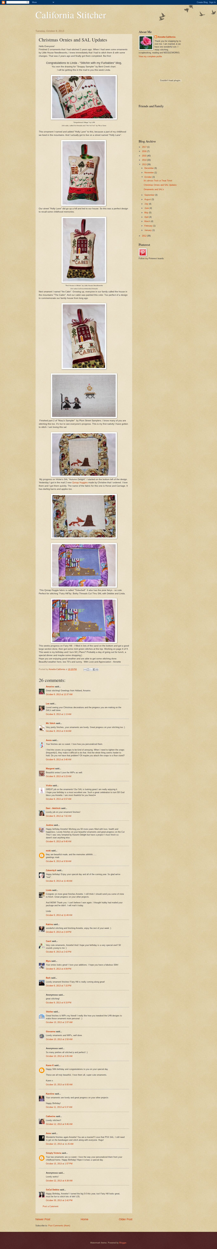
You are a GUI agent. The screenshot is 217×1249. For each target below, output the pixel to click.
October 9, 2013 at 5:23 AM (58, 776)
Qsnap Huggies (80, 482)
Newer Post (42, 1219)
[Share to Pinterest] (97, 669)
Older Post (125, 1219)
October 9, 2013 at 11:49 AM (59, 881)
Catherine (50, 1116)
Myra (48, 961)
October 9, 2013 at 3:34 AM (58, 731)
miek (48, 850)
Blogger (122, 1243)
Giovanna (50, 1031)
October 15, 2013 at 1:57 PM (59, 1163)
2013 (144, 164)
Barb (48, 978)
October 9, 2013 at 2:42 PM (58, 952)
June (146, 208)
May (146, 212)
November (149, 172)
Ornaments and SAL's (154, 189)
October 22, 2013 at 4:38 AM (59, 1180)
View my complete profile (150, 56)
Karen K (50, 1065)
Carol (48, 941)
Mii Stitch (50, 723)
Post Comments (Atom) (59, 1225)
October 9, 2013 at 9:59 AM (58, 861)
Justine (49, 825)
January (148, 230)
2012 (144, 236)
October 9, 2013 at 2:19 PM (58, 932)
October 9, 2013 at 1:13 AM (58, 714)
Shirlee (49, 1011)
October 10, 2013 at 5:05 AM (59, 1056)
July (146, 204)
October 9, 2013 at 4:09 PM (58, 969)
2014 (144, 160)
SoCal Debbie (52, 1189)
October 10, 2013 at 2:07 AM (59, 1022)
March (147, 221)
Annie (49, 740)
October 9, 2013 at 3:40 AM (58, 759)
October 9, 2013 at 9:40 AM (58, 841)
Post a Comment (50, 1206)
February (148, 226)
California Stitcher (70, 14)
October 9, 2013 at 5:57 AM (58, 799)
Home (84, 1219)
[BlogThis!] (88, 669)
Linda (48, 890)
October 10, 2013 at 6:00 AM (59, 1084)
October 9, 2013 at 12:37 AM (59, 694)
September (149, 195)
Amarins (50, 686)
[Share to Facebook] (94, 669)
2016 (144, 151)
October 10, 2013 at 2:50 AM (59, 1039)
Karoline (50, 1094)
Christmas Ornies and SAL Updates (160, 185)
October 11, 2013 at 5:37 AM (59, 1107)
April (146, 217)
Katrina (49, 924)
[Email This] (85, 669)
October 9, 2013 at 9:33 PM (58, 1002)
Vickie (49, 785)
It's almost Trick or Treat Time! (158, 180)
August (148, 199)
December (149, 168)
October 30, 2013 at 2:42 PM (59, 1200)
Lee (47, 703)
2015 (144, 156)
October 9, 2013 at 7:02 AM (58, 816)
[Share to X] (91, 669)
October (148, 177)
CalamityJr (51, 870)
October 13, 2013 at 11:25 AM (59, 1144)
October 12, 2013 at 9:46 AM (59, 1124)
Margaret (50, 768)
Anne (48, 1133)
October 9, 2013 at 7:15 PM (58, 985)
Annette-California (166, 37)
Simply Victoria (53, 1153)
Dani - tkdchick (53, 808)
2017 (144, 147)
